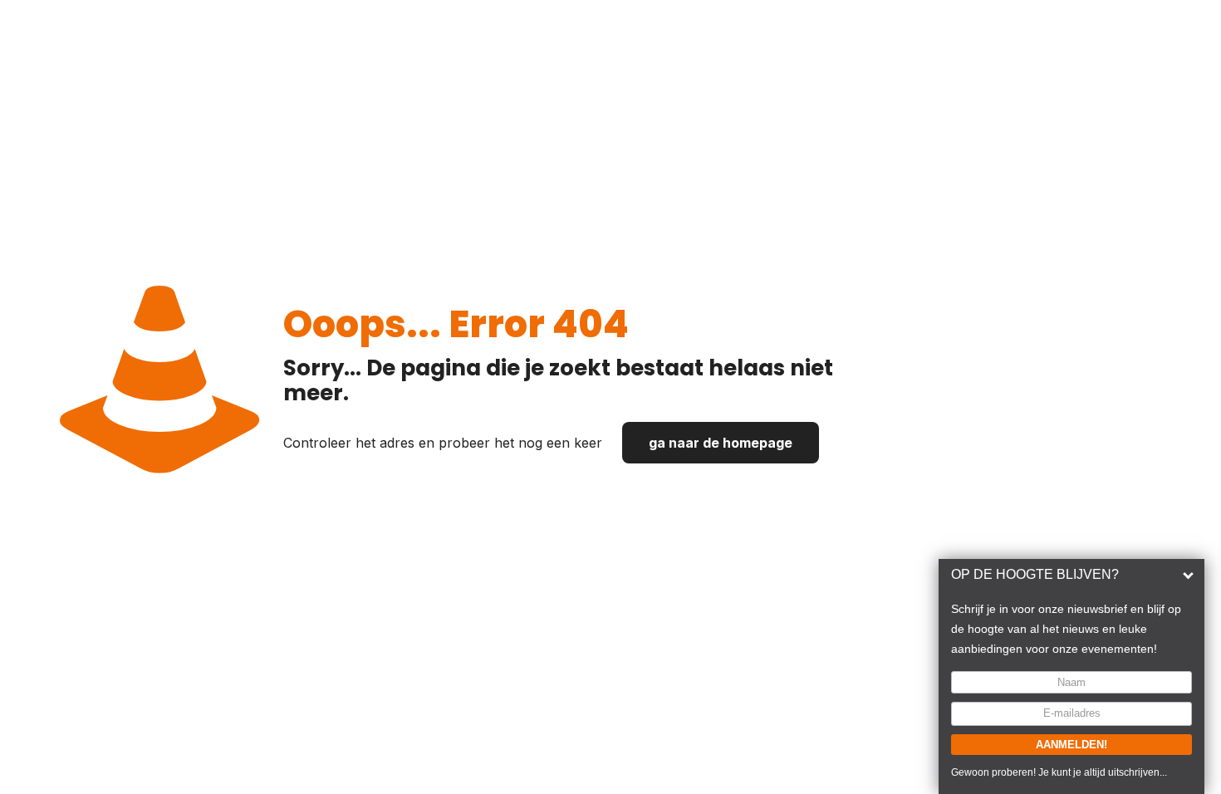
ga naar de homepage (720, 442)
